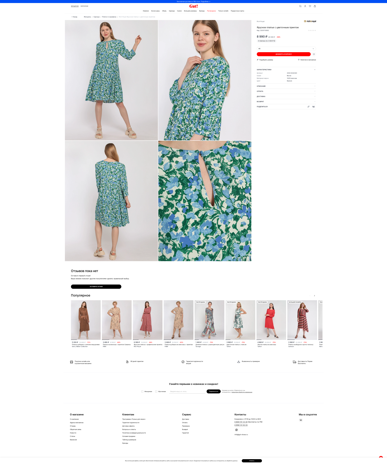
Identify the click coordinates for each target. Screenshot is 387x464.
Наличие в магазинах (308, 60)
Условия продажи (128, 436)
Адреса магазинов (76, 423)
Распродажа (211, 11)
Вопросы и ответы (129, 429)
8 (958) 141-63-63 (241, 425)
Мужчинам (84, 6)
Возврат (260, 102)
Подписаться (213, 391)
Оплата (260, 91)
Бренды (202, 11)
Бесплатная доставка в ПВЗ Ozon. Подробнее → (193, 1)
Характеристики (264, 70)
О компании (74, 419)
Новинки (146, 11)
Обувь (164, 11)
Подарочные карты (237, 11)
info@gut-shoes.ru (241, 434)
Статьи (72, 436)
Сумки (179, 11)
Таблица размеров (129, 440)
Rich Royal (261, 21)
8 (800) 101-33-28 (241, 422)
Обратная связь (75, 429)
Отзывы (73, 426)
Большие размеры (190, 11)
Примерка (186, 426)
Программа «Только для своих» (134, 419)
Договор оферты (128, 426)
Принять (251, 460)
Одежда (172, 11)
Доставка (261, 96)
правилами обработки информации (242, 392)
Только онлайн (223, 11)
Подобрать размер (266, 60)
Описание (261, 86)
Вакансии (73, 440)
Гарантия (185, 433)
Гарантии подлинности (130, 423)
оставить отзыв (96, 286)
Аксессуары (155, 11)
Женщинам (75, 6)
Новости (73, 433)
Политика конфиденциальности (134, 433)
